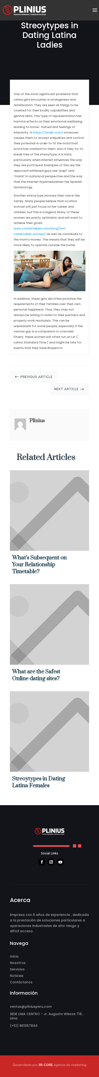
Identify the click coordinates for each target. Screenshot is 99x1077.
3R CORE (45, 1065)
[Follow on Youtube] (60, 862)
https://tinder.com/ (48, 132)
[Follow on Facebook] (42, 862)
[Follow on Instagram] (51, 862)
